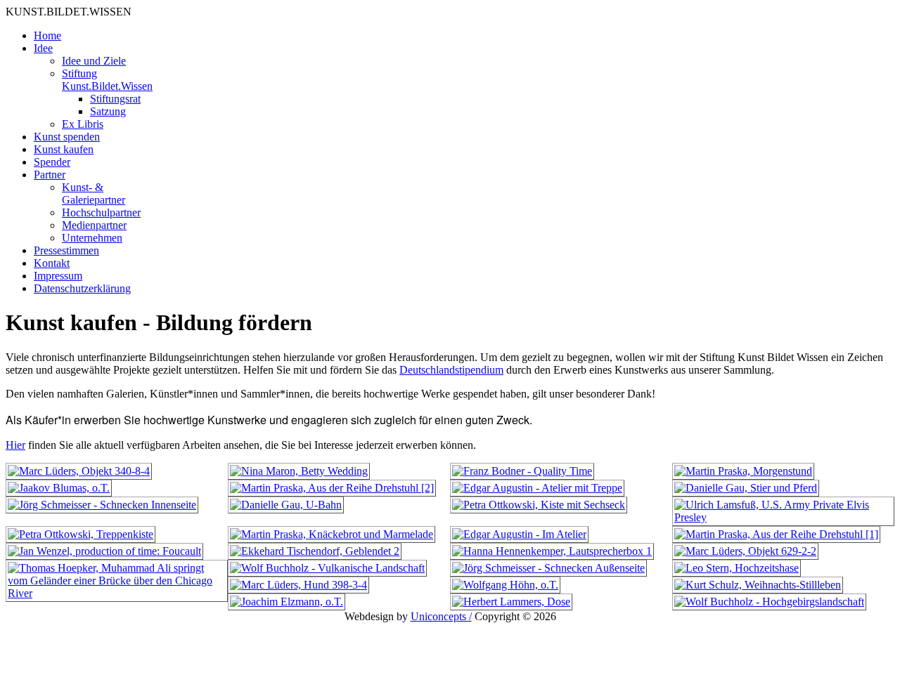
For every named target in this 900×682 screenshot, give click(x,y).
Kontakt (52, 263)
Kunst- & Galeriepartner (93, 193)
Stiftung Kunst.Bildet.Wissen (107, 79)
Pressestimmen (66, 250)
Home (47, 35)
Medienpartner (94, 225)
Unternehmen (92, 238)
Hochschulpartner (101, 212)
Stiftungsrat (115, 99)
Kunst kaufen (64, 149)
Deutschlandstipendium (451, 370)
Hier (15, 445)
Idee (43, 48)
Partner (49, 175)
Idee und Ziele (94, 61)
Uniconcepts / (441, 616)
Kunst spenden (67, 137)
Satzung (108, 111)
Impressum (58, 276)
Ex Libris (82, 124)
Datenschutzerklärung (82, 288)
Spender (52, 162)
